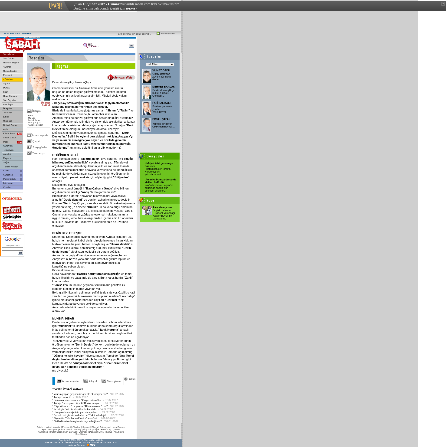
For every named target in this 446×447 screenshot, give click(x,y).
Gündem (9, 79)
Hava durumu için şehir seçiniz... (134, 34)
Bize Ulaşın (81, 434)
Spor (5, 92)
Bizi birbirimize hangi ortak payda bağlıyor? (78, 421)
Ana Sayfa (8, 104)
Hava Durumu (10, 96)
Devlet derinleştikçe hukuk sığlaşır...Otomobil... (163, 93)
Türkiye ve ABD (62, 397)
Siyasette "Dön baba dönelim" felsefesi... (76, 418)
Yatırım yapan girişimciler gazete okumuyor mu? (81, 394)
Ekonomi (7, 75)
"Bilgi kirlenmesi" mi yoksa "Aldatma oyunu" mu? (81, 406)
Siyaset (6, 83)
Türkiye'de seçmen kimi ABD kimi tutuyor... (78, 403)
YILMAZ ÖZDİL (161, 70)
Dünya (6, 88)
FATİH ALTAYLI (161, 102)
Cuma (6, 171)
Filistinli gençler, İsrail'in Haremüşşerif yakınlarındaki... (158, 171)
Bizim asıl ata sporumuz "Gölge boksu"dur (77, 400)
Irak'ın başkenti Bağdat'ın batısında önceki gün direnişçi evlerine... (159, 188)
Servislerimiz (9, 54)
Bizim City (106, 429)
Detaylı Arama (10, 125)
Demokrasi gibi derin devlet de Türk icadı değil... (81, 415)
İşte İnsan (8, 183)
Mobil (5, 142)
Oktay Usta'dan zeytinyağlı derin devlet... (161, 76)
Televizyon (8, 150)
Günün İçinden (10, 71)
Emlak (6, 117)
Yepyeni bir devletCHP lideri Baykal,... (163, 125)
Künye (109, 432)
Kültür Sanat (9, 133)
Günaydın (8, 146)
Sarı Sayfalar (9, 100)
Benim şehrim (168, 33)
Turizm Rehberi (10, 167)
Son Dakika (8, 58)
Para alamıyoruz (162, 207)
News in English (11, 63)
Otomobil (7, 121)
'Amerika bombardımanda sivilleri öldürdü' (160, 181)
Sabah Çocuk (9, 138)
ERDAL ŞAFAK (161, 119)
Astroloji (7, 154)
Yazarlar (7, 67)
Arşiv (5, 129)
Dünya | (96, 427)
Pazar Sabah (9, 179)
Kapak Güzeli (65, 429)
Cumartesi (8, 175)
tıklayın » (131, 8)
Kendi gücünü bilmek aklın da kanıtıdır (75, 409)
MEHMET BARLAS (163, 86)
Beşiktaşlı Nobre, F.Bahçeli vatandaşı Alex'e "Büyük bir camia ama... (164, 214)
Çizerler (7, 187)
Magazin (7, 158)
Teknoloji (7, 112)
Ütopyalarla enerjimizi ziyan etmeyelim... (76, 412)
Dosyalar (7, 108)
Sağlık (6, 162)
